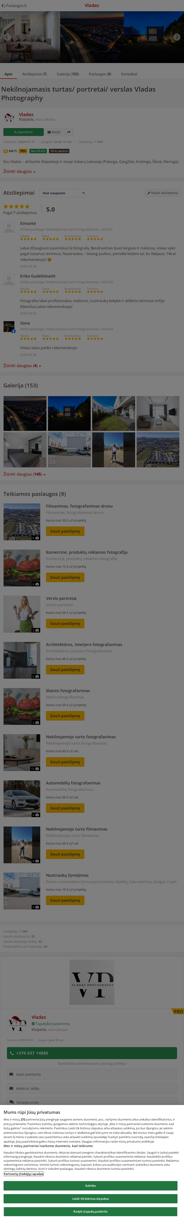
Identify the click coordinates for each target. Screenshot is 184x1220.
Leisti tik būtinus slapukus (90, 1199)
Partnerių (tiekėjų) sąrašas (23, 1174)
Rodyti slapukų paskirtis (90, 1211)
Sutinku (90, 1186)
